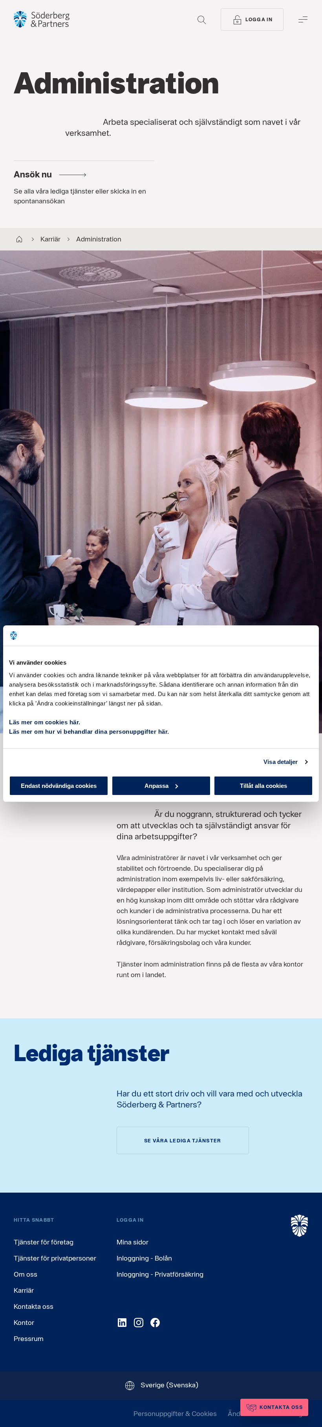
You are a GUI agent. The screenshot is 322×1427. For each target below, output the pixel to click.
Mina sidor (132, 1242)
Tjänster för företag (43, 1242)
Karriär (24, 1290)
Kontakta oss (33, 1306)
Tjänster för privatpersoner (55, 1258)
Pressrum (29, 1338)
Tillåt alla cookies (263, 785)
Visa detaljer (280, 761)
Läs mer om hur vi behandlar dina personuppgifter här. (89, 731)
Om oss (25, 1274)
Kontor (24, 1322)
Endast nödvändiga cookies (59, 785)
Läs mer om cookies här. (44, 721)
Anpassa (156, 785)
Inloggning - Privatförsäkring (160, 1274)
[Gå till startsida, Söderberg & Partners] (42, 19)
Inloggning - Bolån (144, 1258)
